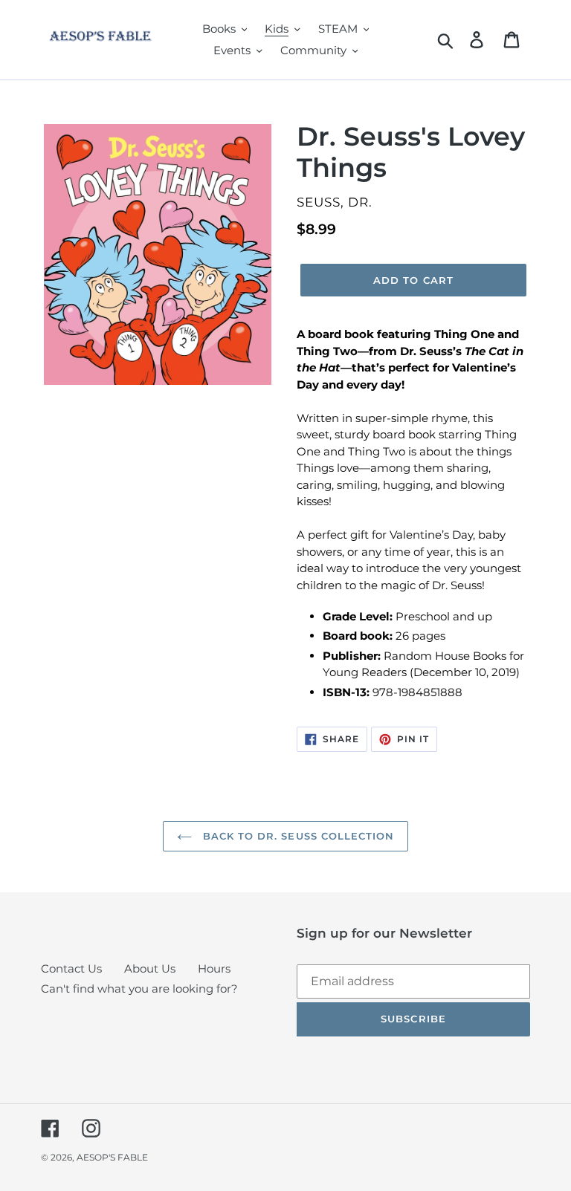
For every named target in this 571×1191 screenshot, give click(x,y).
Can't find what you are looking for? (139, 988)
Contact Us (71, 968)
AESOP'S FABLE (112, 1157)
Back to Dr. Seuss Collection (296, 836)
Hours (214, 968)
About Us (149, 968)
